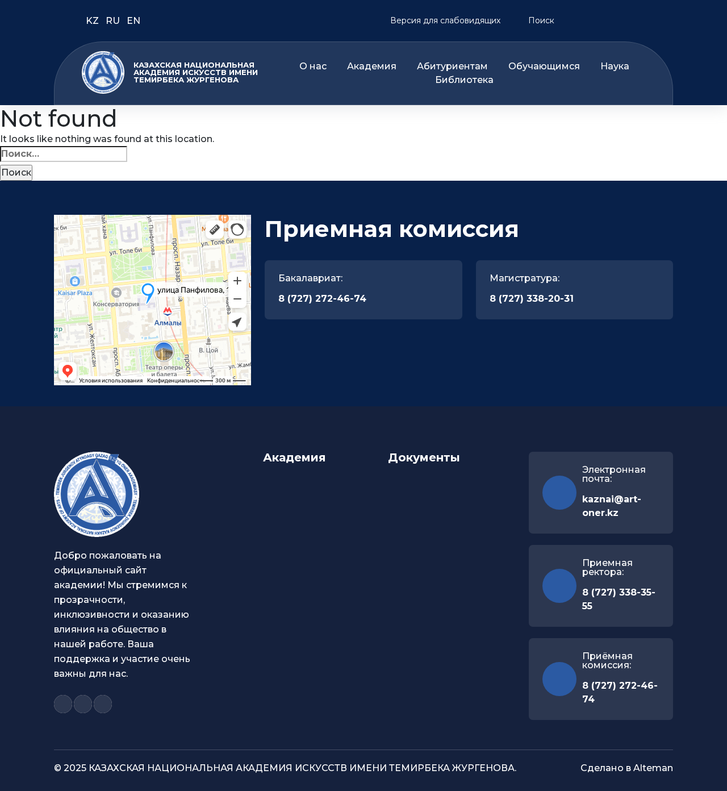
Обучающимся (544, 66)
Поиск (540, 20)
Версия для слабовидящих (444, 20)
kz (93, 20)
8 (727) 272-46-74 (322, 298)
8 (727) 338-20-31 (532, 298)
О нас (313, 66)
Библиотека (464, 80)
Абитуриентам (452, 66)
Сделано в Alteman (626, 768)
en (133, 20)
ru (114, 20)
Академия (371, 66)
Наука (614, 66)
